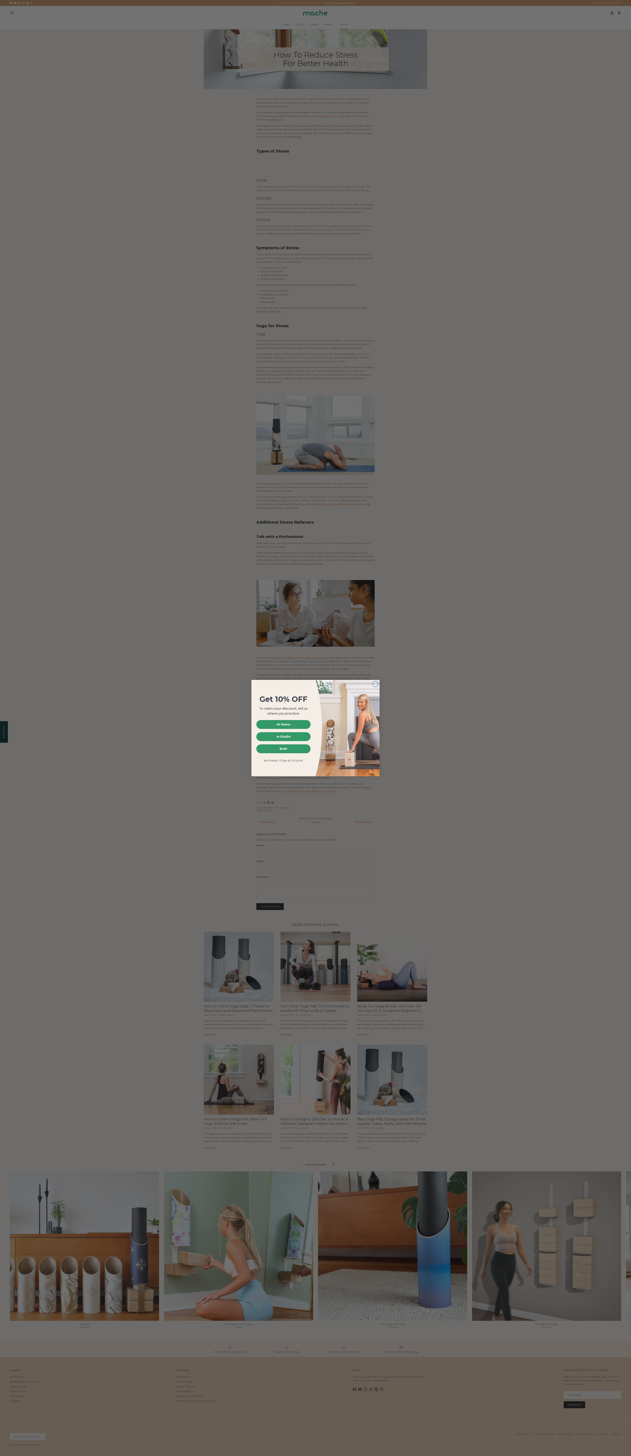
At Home (283, 724)
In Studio (284, 736)
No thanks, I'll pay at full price (283, 760)
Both (283, 749)
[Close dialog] (375, 684)
